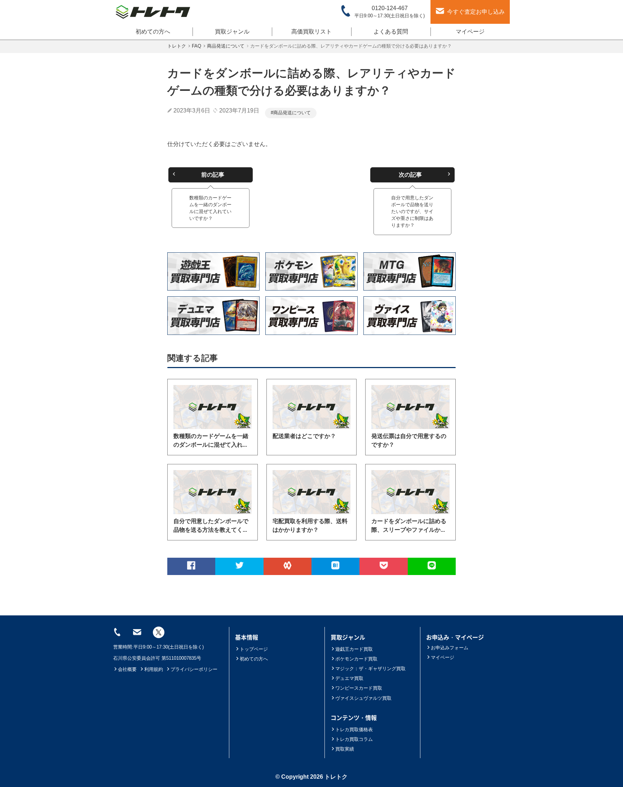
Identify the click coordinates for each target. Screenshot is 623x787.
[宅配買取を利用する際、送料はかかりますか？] (312, 492)
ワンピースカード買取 (358, 688)
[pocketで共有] (383, 566)
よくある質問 (391, 31)
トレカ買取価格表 (354, 729)
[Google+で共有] (288, 566)
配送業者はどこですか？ (304, 436)
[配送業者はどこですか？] (312, 407)
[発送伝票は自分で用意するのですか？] (410, 407)
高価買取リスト (311, 31)
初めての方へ (153, 31)
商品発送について (292, 112)
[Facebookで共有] (191, 566)
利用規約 (153, 669)
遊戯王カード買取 (354, 649)
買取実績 (344, 749)
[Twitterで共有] (239, 566)
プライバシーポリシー (194, 669)
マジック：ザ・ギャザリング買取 (370, 668)
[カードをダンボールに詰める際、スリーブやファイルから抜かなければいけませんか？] (410, 492)
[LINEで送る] (432, 566)
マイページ (470, 31)
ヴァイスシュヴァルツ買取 (363, 698)
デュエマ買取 (349, 678)
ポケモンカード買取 (356, 659)
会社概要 (127, 669)
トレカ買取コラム (354, 739)
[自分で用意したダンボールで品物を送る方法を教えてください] (212, 492)
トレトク (336, 777)
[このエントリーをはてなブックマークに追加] (335, 566)
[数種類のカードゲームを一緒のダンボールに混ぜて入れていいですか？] (212, 407)
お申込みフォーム (449, 647)
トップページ (254, 649)
